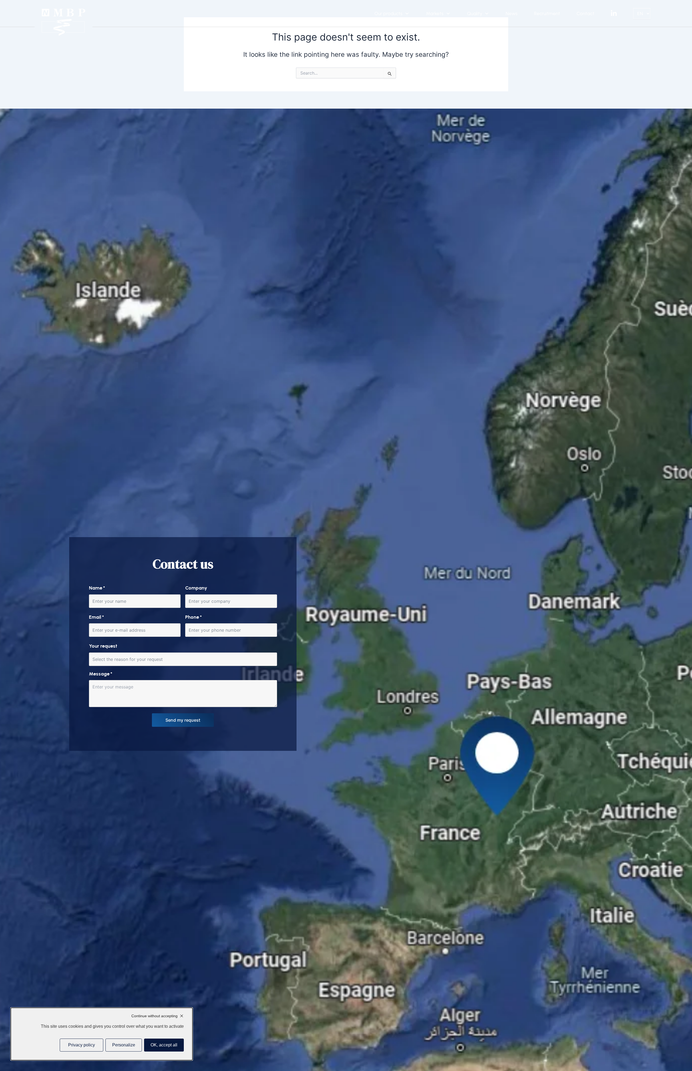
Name (97, 588)
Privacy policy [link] (81, 1045)
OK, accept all (164, 1045)
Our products (388, 13)
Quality (474, 13)
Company (196, 588)
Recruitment (547, 13)
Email (96, 617)
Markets (435, 13)
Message (100, 674)
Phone (193, 617)
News (512, 13)
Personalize (123, 1045)
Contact (585, 13)
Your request (103, 646)
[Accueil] (64, 22)
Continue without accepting (154, 1016)
